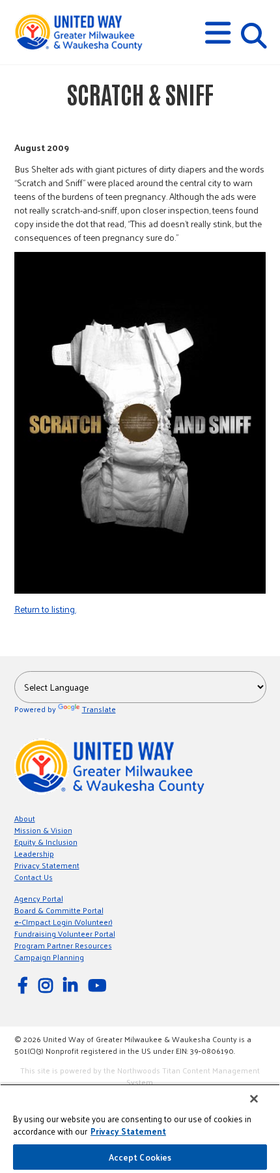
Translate (99, 709)
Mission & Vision (43, 830)
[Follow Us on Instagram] (47, 984)
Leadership (34, 853)
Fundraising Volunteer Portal (64, 933)
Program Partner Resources (63, 945)
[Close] (254, 1099)
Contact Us (33, 877)
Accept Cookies (140, 1157)
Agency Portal (38, 898)
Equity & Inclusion (45, 842)
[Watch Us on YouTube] (99, 984)
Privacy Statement (46, 865)
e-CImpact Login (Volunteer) (63, 922)
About (24, 818)
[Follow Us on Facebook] (25, 984)
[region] (140, 1128)
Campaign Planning (49, 957)
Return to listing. (45, 609)
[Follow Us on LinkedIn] (72, 984)
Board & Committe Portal (59, 910)
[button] (218, 33)
